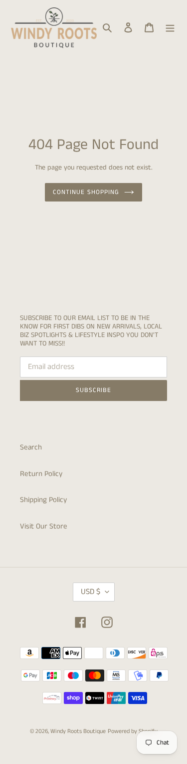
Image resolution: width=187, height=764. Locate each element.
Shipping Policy (43, 499)
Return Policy (41, 473)
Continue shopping (86, 192)
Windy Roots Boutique (78, 731)
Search (31, 447)
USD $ (90, 592)
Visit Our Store (43, 526)
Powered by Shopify (133, 731)
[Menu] (170, 27)
